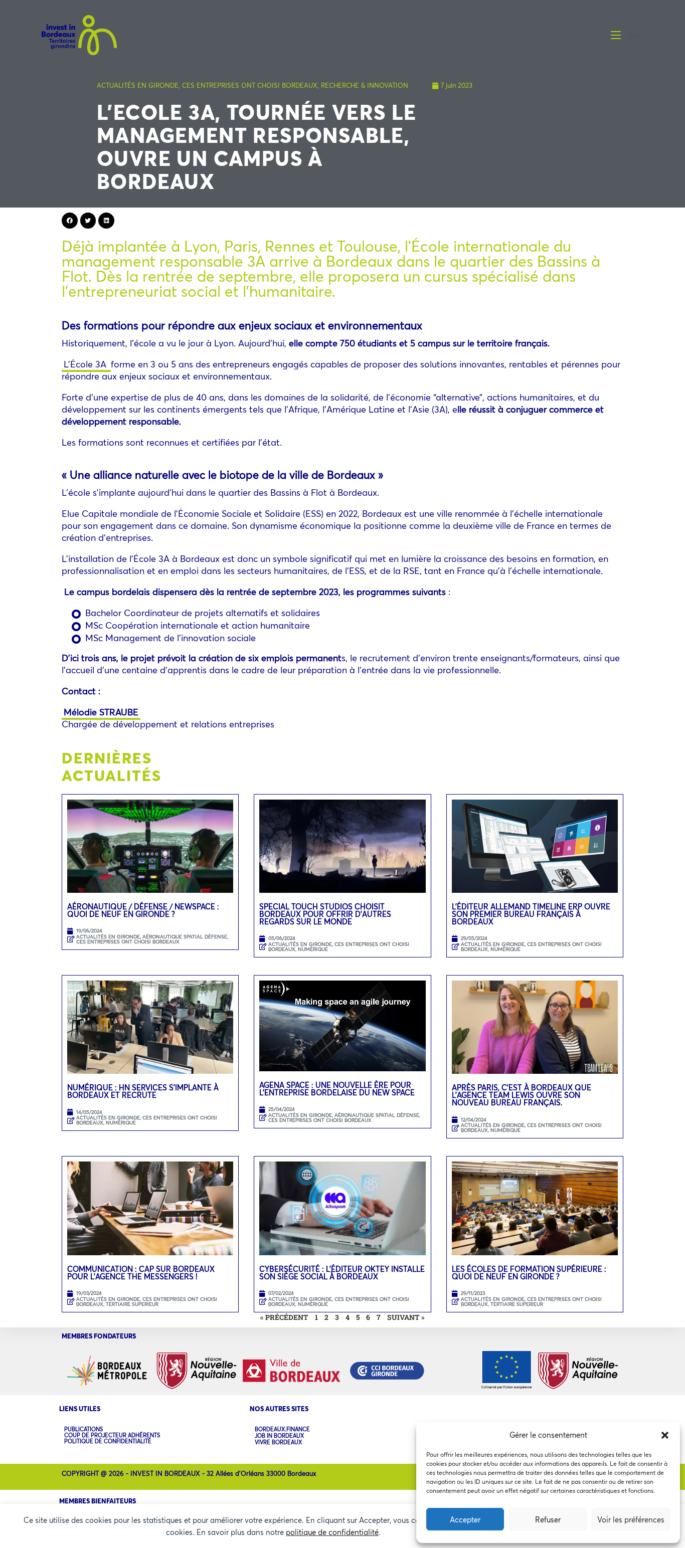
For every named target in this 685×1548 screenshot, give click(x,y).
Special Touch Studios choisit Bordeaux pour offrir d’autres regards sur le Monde (325, 913)
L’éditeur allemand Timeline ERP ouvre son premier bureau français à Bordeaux (531, 913)
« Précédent (284, 1317)
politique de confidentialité (332, 1532)
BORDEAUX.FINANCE (282, 1429)
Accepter (465, 1519)
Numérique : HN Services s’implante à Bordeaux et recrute (143, 1091)
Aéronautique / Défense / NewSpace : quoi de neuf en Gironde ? (143, 910)
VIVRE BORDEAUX (278, 1442)
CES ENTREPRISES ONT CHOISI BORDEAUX (249, 85)
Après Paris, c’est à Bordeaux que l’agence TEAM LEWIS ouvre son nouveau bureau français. (521, 1094)
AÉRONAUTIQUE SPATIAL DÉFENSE (184, 936)
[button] (665, 1435)
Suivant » (406, 1317)
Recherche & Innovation (364, 85)
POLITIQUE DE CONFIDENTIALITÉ (107, 1441)
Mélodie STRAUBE (101, 712)
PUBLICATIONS (83, 1429)
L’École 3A (86, 364)
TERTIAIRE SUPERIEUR (132, 1304)
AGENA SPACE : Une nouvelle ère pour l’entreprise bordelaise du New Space (337, 1088)
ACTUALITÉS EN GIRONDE (138, 85)
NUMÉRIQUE (313, 949)
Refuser (548, 1519)
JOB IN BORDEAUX (279, 1436)
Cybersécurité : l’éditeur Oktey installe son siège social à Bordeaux (342, 1272)
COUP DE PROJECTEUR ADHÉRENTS (112, 1435)
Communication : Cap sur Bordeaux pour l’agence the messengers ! (141, 1272)
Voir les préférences (630, 1519)
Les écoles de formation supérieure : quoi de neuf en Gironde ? (529, 1272)
